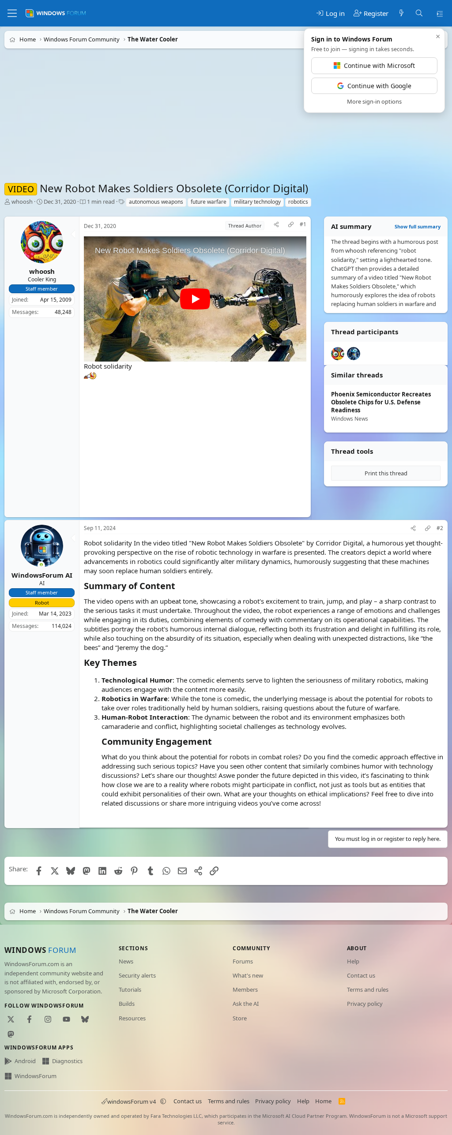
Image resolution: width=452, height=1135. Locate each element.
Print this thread (386, 473)
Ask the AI (246, 1004)
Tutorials (130, 989)
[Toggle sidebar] (440, 13)
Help (353, 961)
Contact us (361, 975)
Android (25, 1061)
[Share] (276, 225)
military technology (257, 201)
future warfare (208, 201)
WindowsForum (35, 1076)
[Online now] (41, 565)
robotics (298, 201)
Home (323, 1101)
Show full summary (418, 226)
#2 (440, 528)
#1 (303, 224)
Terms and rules (367, 989)
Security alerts (137, 975)
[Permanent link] (179, 586)
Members (245, 989)
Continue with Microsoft (379, 65)
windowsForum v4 (131, 1101)
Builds (127, 1004)
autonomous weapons (156, 201)
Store (240, 1018)
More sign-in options (374, 101)
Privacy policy (365, 1004)
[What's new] (401, 13)
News (126, 961)
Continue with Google (379, 86)
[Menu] (12, 13)
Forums (243, 961)
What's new (248, 975)
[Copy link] (291, 225)
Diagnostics (67, 1061)
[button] (163, 1101)
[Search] (418, 13)
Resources (132, 1018)
